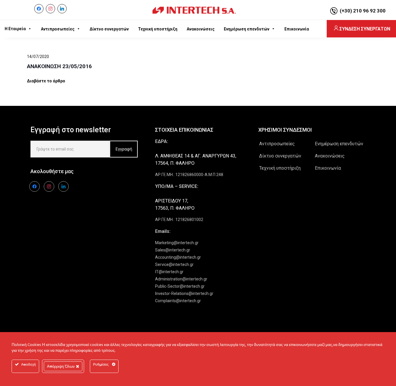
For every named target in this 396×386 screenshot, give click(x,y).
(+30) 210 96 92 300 (363, 11)
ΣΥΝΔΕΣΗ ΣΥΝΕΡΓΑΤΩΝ (364, 29)
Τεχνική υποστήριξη (280, 168)
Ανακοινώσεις (330, 156)
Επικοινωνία (328, 168)
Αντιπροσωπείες (277, 143)
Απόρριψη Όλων (61, 366)
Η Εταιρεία (15, 28)
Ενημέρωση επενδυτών (339, 143)
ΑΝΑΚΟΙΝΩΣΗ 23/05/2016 (59, 66)
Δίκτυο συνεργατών (280, 156)
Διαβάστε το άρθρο (46, 81)
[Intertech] (194, 10)
